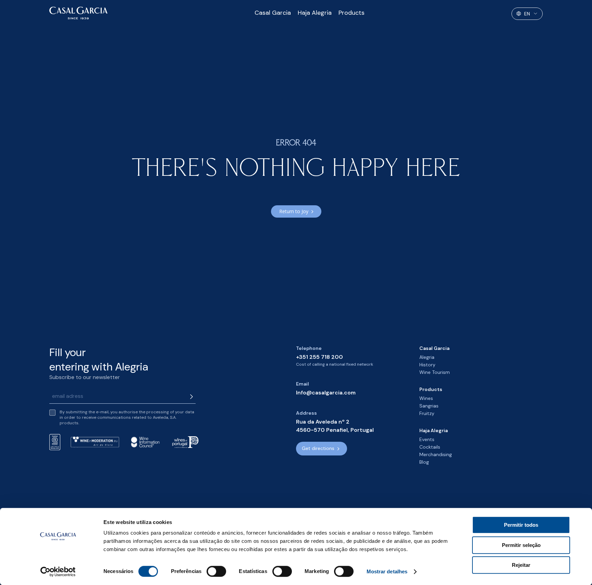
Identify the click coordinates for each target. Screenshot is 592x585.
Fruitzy (426, 413)
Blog (424, 462)
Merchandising (435, 454)
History (427, 365)
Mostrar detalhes (387, 571)
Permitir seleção (521, 545)
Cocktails (429, 447)
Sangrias (429, 406)
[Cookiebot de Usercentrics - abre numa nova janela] (58, 571)
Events (426, 439)
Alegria (426, 357)
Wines (426, 398)
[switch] (216, 571)
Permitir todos (521, 525)
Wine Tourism (434, 372)
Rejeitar (521, 565)
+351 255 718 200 (319, 357)
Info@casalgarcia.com (326, 392)
